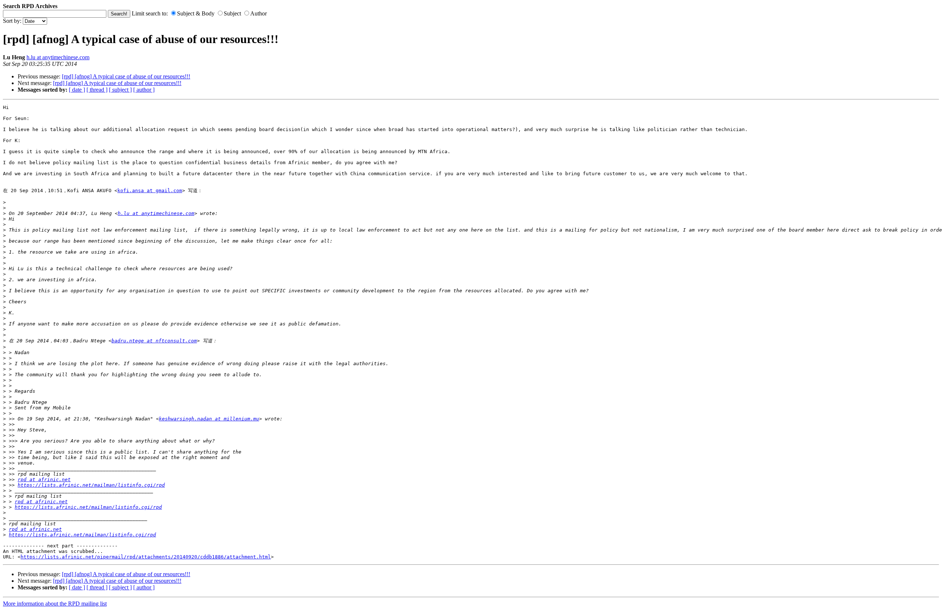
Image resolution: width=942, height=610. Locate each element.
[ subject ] (120, 90)
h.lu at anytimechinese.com (57, 57)
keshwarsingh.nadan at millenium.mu (209, 419)
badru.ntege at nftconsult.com (154, 340)
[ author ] (144, 90)
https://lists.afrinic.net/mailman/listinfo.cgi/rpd (91, 485)
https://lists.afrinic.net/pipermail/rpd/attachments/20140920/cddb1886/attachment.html (146, 557)
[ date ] (77, 90)
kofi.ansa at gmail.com (149, 190)
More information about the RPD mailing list (55, 603)
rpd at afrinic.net (44, 479)
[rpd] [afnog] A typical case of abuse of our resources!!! (126, 76)
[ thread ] (96, 90)
